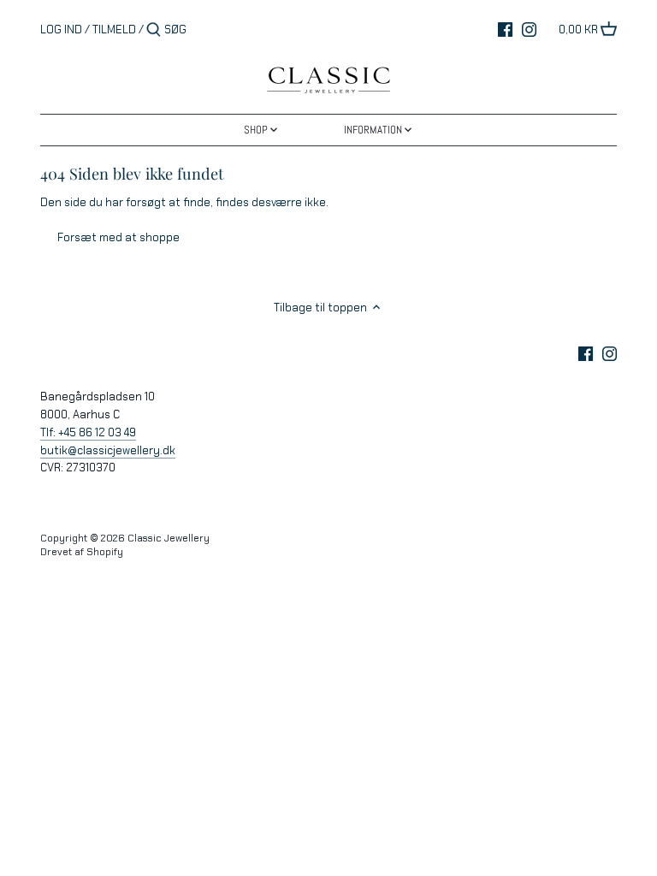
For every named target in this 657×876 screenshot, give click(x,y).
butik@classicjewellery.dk (107, 450)
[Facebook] (505, 29)
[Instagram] (529, 29)
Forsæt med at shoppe (118, 237)
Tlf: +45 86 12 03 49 (88, 432)
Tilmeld (114, 29)
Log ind (61, 29)
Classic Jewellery (168, 538)
